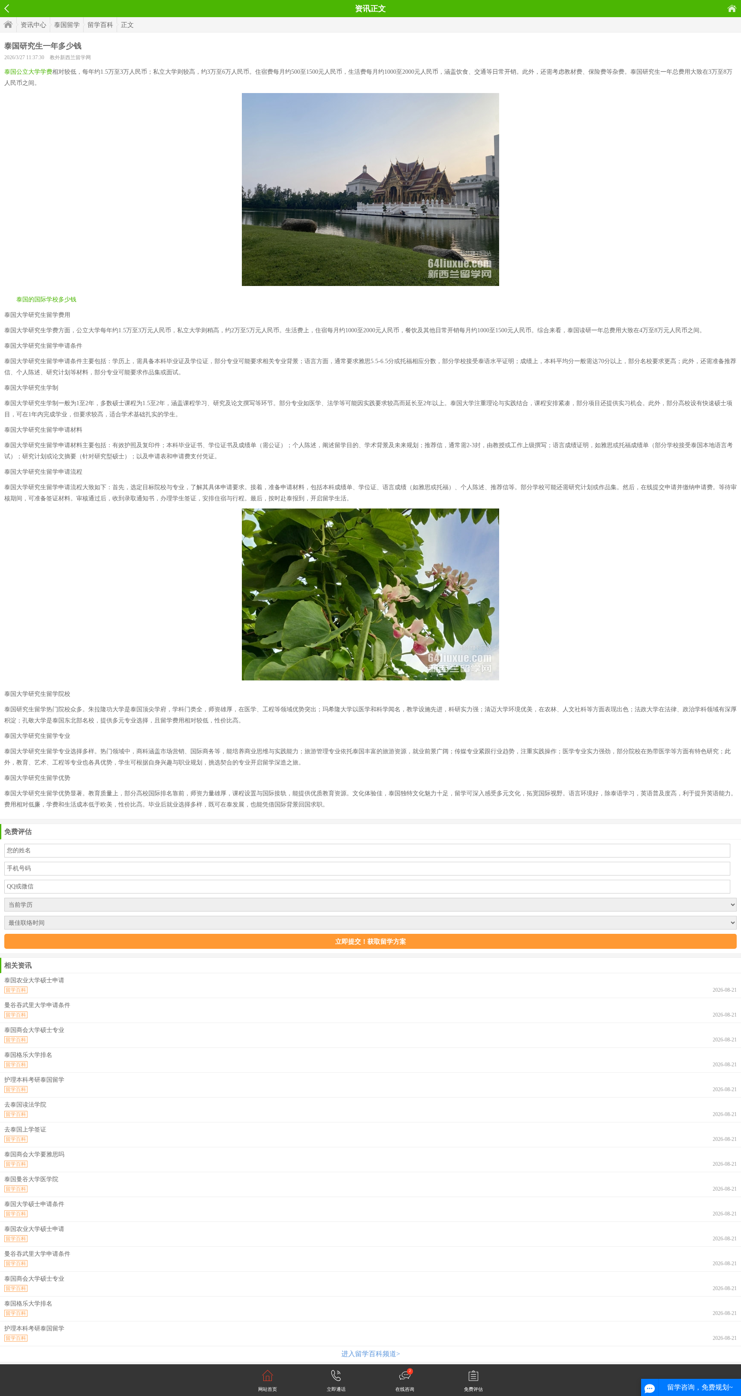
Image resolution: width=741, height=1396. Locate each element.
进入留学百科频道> (370, 1353)
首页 (732, 8)
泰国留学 (67, 24)
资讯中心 (33, 24)
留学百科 (100, 24)
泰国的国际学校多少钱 (46, 299)
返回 (6, 8)
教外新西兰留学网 (70, 57)
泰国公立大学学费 (28, 72)
